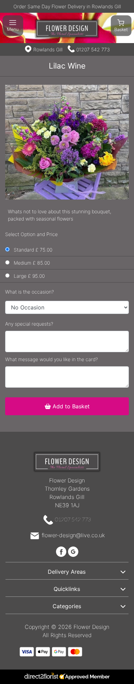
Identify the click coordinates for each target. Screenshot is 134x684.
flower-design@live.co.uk (73, 535)
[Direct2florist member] (67, 677)
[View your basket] (121, 25)
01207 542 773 (93, 49)
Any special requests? (29, 324)
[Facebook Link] (62, 551)
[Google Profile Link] (73, 551)
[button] (67, 570)
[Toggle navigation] (13, 26)
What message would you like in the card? (51, 359)
